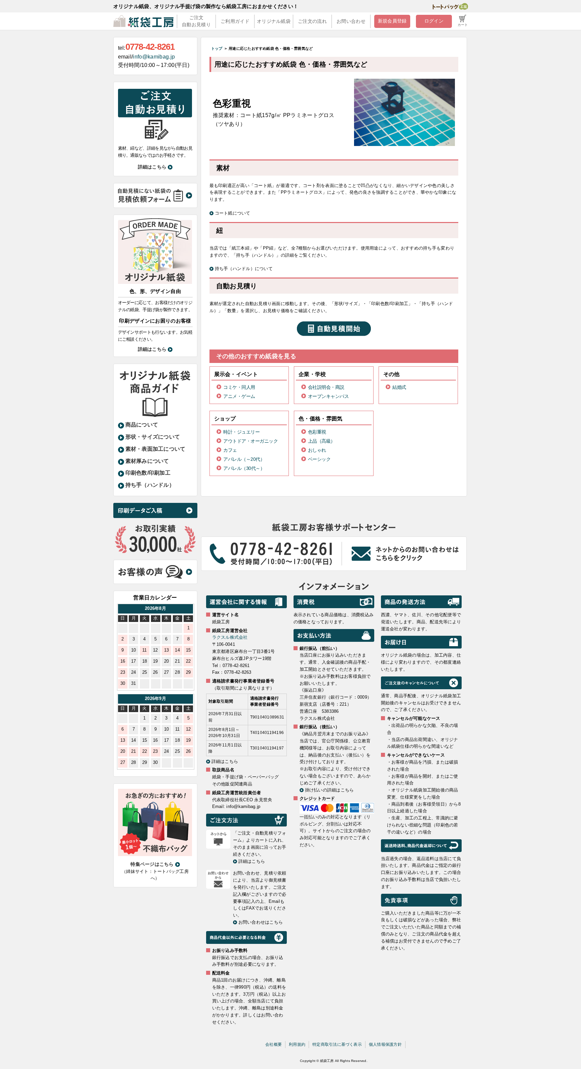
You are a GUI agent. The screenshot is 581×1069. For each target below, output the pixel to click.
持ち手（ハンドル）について (244, 268)
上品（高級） (321, 441)
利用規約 (297, 1044)
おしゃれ (317, 450)
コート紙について (232, 213)
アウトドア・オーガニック (250, 441)
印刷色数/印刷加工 (147, 473)
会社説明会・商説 (326, 387)
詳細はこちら (152, 167)
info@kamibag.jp (154, 57)
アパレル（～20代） (244, 459)
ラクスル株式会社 (230, 637)
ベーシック (319, 459)
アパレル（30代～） (244, 468)
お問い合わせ (351, 21)
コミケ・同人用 (239, 387)
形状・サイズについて (152, 437)
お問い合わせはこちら (260, 922)
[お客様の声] (155, 571)
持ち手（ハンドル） (150, 485)
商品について (141, 425)
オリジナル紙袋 (273, 21)
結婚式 (399, 387)
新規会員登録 (392, 21)
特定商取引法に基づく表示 (337, 1044)
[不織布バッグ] (155, 821)
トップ (217, 48)
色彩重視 (317, 432)
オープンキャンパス (328, 396)
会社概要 (273, 1044)
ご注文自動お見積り (196, 21)
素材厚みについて (147, 461)
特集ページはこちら (151, 864)
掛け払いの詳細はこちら (329, 789)
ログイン (433, 21)
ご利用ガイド (235, 21)
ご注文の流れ (312, 21)
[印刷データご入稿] (155, 510)
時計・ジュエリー (241, 432)
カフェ (230, 450)
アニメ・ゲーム (239, 396)
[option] (155, 647)
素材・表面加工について (155, 449)
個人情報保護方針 (385, 1044)
